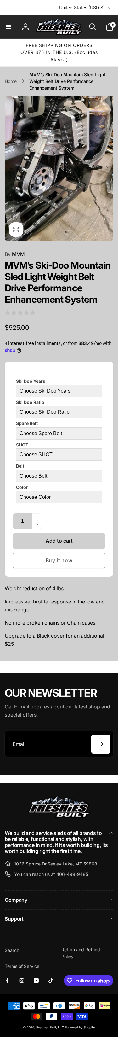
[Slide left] (11, 168)
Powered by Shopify (80, 1027)
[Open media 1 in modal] (59, 168)
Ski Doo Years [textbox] (30, 381)
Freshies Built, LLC (50, 1027)
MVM (15, 254)
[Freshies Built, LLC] (59, 816)
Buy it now (59, 560)
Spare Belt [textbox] (27, 423)
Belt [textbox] (20, 466)
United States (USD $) (82, 7)
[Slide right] (106, 168)
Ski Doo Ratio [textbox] (30, 402)
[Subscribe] (100, 744)
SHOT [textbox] (22, 444)
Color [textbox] (22, 487)
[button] (8, 27)
